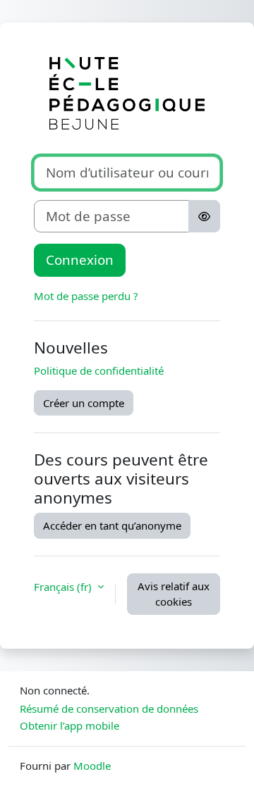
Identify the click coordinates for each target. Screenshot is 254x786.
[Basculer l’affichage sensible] (204, 216)
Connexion (80, 259)
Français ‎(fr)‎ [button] (64, 587)
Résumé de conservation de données (109, 708)
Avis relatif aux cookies (174, 594)
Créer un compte (83, 403)
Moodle (92, 766)
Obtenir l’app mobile (69, 725)
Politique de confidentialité (99, 370)
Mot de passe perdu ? (86, 296)
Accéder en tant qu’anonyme (112, 525)
